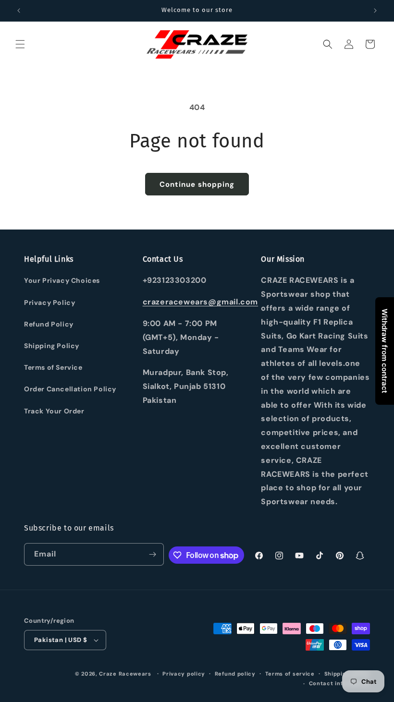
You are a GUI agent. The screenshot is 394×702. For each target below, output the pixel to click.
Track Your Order (54, 411)
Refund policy (235, 673)
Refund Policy (49, 324)
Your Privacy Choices (62, 280)
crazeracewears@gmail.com (200, 302)
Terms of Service (53, 367)
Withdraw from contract (384, 351)
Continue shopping (197, 184)
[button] (20, 44)
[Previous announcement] (18, 10)
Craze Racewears (125, 673)
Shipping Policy (51, 345)
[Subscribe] (152, 554)
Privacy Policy (49, 302)
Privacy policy (183, 673)
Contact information (339, 683)
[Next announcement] (375, 10)
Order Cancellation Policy (70, 389)
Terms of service (290, 673)
